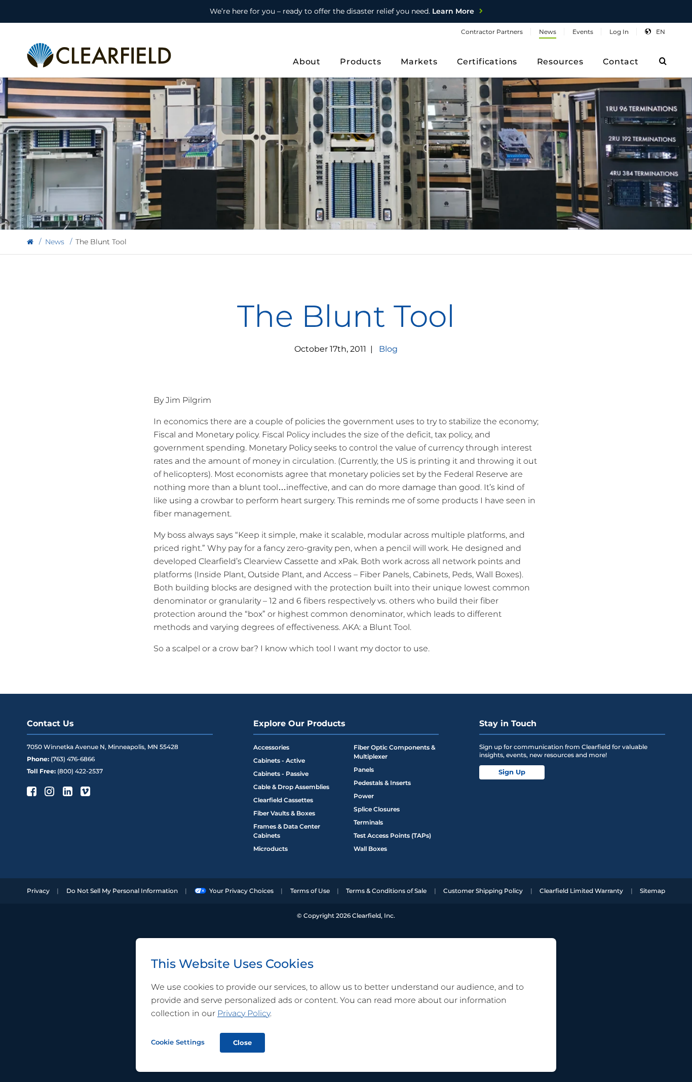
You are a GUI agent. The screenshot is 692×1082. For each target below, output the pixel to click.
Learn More (342, 11)
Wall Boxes (370, 848)
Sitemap (652, 890)
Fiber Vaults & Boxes (284, 813)
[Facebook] (30, 791)
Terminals (368, 822)
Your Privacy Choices (241, 890)
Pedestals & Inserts (382, 783)
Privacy (38, 890)
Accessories (271, 747)
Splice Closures (377, 809)
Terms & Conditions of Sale (386, 890)
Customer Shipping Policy (483, 890)
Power (364, 796)
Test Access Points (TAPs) (392, 835)
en (660, 31)
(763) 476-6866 (73, 759)
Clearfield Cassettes (283, 800)
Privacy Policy (243, 1013)
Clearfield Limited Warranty (581, 890)
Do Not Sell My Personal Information (122, 890)
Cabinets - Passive (281, 773)
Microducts (270, 848)
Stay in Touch (507, 723)
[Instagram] (48, 791)
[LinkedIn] (66, 791)
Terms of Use (310, 890)
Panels (364, 769)
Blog (388, 349)
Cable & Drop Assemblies (291, 787)
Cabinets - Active (279, 760)
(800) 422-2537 (80, 771)
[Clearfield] (30, 242)
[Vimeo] (84, 791)
